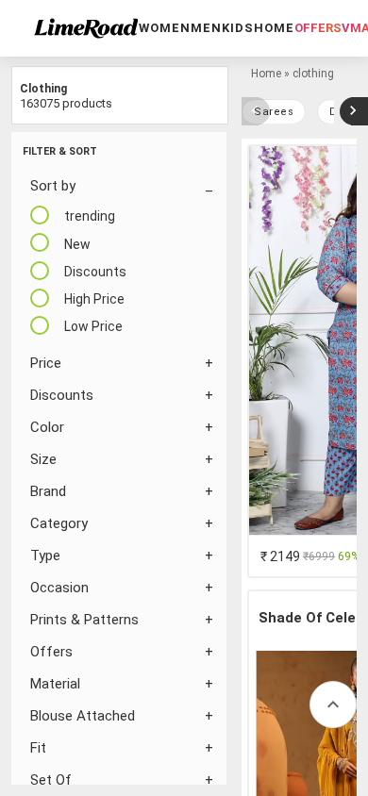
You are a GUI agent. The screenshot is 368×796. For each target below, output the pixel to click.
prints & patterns (84, 619)
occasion (59, 587)
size (43, 459)
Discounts (61, 395)
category (59, 523)
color (47, 427)
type (45, 555)
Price (45, 363)
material (55, 683)
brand (48, 491)
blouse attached (82, 715)
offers (318, 28)
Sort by (52, 185)
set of (51, 779)
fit (38, 747)
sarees (273, 112)
